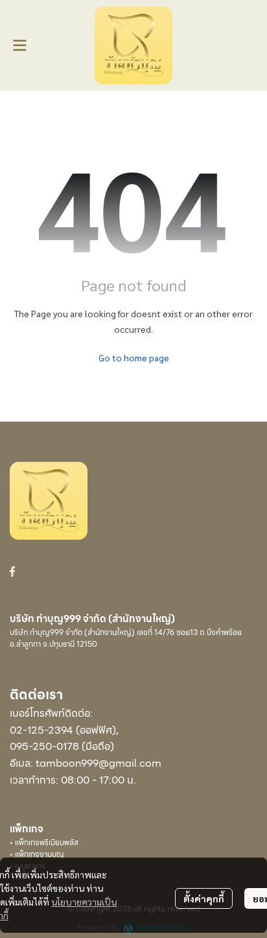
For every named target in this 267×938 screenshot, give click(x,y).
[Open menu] (19, 45)
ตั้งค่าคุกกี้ (203, 898)
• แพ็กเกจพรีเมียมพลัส (44, 842)
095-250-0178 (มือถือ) (62, 746)
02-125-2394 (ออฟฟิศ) (63, 730)
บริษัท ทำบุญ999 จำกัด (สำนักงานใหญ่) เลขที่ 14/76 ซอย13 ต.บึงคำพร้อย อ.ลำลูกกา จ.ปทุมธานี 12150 (126, 638)
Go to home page (134, 357)
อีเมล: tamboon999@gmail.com (85, 763)
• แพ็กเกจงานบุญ (37, 854)
